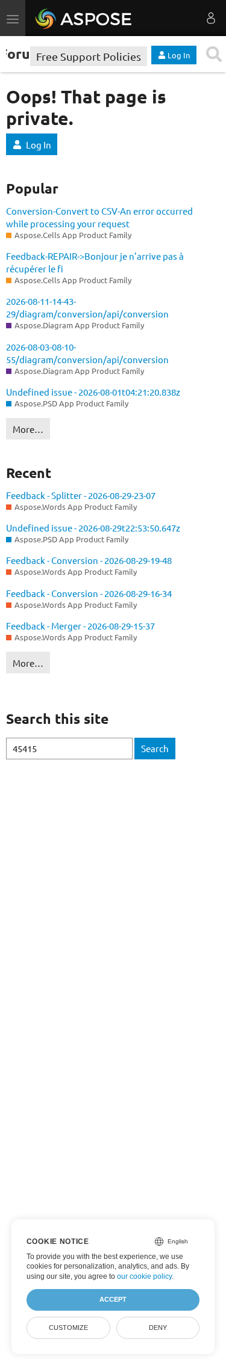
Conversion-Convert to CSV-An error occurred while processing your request (99, 217)
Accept (113, 1299)
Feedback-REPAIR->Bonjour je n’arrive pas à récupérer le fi (95, 262)
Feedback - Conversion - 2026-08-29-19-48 (89, 560)
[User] (211, 18)
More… (28, 429)
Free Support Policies (88, 56)
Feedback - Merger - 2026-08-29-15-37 (80, 625)
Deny (158, 1327)
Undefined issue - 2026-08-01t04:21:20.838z (93, 391)
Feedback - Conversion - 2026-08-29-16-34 (89, 593)
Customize (68, 1327)
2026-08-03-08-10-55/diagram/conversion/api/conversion (87, 353)
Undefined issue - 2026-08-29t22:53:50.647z (93, 527)
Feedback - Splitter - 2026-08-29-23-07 (80, 495)
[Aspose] (84, 18)
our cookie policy (144, 1276)
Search (155, 748)
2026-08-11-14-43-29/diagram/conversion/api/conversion (87, 307)
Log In (38, 144)
